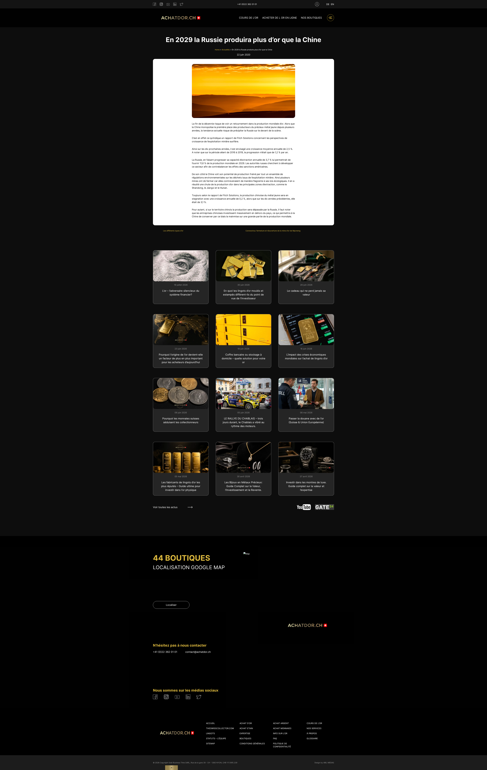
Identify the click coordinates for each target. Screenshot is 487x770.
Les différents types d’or (173, 231)
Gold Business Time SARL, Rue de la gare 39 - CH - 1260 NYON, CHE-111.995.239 (203, 763)
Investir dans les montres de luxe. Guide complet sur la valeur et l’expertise (306, 486)
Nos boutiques (311, 17)
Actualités (226, 50)
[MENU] (330, 17)
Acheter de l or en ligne (279, 17)
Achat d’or (246, 723)
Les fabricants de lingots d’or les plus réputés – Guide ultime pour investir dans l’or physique (180, 486)
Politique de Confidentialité (282, 745)
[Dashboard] (317, 4)
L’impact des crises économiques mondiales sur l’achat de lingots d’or (306, 356)
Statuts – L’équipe (216, 738)
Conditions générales (252, 743)
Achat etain (246, 728)
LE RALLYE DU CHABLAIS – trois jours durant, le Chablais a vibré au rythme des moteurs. (243, 422)
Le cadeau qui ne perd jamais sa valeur (306, 292)
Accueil (210, 723)
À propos (312, 733)
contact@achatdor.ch (198, 651)
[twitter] (181, 4)
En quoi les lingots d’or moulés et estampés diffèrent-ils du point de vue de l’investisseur (243, 294)
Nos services (314, 728)
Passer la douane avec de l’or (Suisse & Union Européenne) (306, 420)
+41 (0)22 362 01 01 (247, 4)
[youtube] (168, 4)
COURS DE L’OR (248, 17)
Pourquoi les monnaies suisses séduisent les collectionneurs (180, 420)
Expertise (245, 733)
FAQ (275, 738)
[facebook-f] (154, 4)
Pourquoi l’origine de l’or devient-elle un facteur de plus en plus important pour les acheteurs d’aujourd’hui (181, 358)
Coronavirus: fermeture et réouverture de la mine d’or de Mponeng (273, 231)
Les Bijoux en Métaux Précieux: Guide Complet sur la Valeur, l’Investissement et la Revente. (243, 486)
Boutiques (245, 738)
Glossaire (312, 738)
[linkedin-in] (174, 4)
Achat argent (281, 723)
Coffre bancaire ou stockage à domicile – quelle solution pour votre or (243, 358)
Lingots (210, 733)
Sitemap (210, 743)
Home (217, 50)
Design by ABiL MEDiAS (324, 763)
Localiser (171, 604)
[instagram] (161, 4)
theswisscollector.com (220, 728)
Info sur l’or (280, 733)
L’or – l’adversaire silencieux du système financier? (180, 292)
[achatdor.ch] (180, 17)
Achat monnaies (282, 728)
